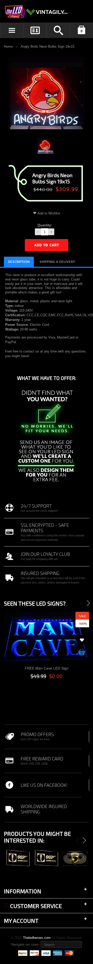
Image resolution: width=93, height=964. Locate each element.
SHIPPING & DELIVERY (57, 262)
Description (19, 262)
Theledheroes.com (37, 938)
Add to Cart (46, 245)
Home (8, 46)
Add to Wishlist (48, 213)
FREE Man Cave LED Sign (46, 668)
